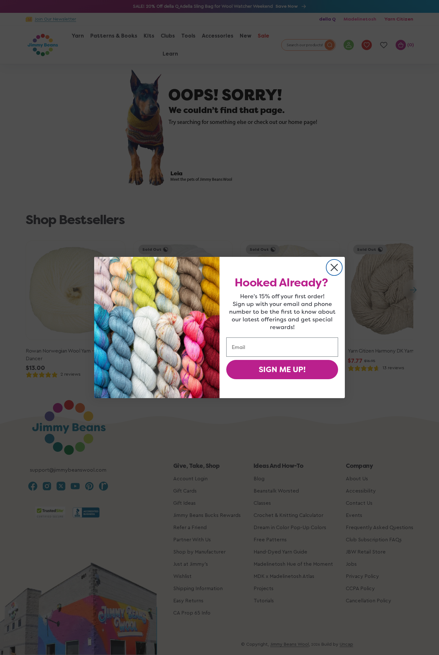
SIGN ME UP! (282, 369)
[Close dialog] (334, 267)
